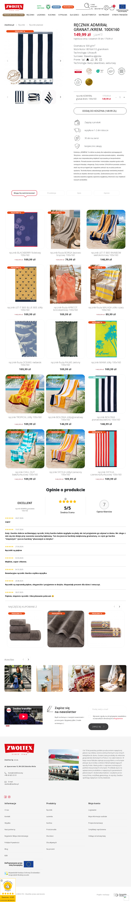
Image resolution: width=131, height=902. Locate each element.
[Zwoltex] (14, 7)
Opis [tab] (79, 193)
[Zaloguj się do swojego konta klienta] (106, 8)
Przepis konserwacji (95, 823)
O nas (93, 4)
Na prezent (104, 15)
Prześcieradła (51, 829)
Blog (6, 849)
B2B (6, 855)
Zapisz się (96, 726)
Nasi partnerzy (10, 829)
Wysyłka (7, 823)
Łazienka (41, 15)
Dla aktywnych (89, 15)
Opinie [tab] (107, 193)
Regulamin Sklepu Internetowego (16, 836)
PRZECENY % (68, 7)
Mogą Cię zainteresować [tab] (24, 193)
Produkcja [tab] (51, 193)
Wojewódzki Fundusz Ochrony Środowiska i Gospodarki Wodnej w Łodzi (24, 874)
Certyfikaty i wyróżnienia (97, 829)
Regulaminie (118, 718)
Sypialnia (62, 15)
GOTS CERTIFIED (40, 7)
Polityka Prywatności (12, 842)
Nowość (56, 7)
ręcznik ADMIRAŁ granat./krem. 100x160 (86, 97)
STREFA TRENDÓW (119, 15)
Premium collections (14, 15)
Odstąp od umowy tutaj (97, 836)
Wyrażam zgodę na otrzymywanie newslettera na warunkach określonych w (109, 717)
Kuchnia (52, 15)
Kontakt (94, 7)
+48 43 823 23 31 (10, 775)
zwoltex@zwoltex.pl (11, 784)
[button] (60, 61)
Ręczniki (30, 15)
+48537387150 (98, 9)
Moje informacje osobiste (97, 816)
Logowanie (92, 810)
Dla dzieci (74, 15)
